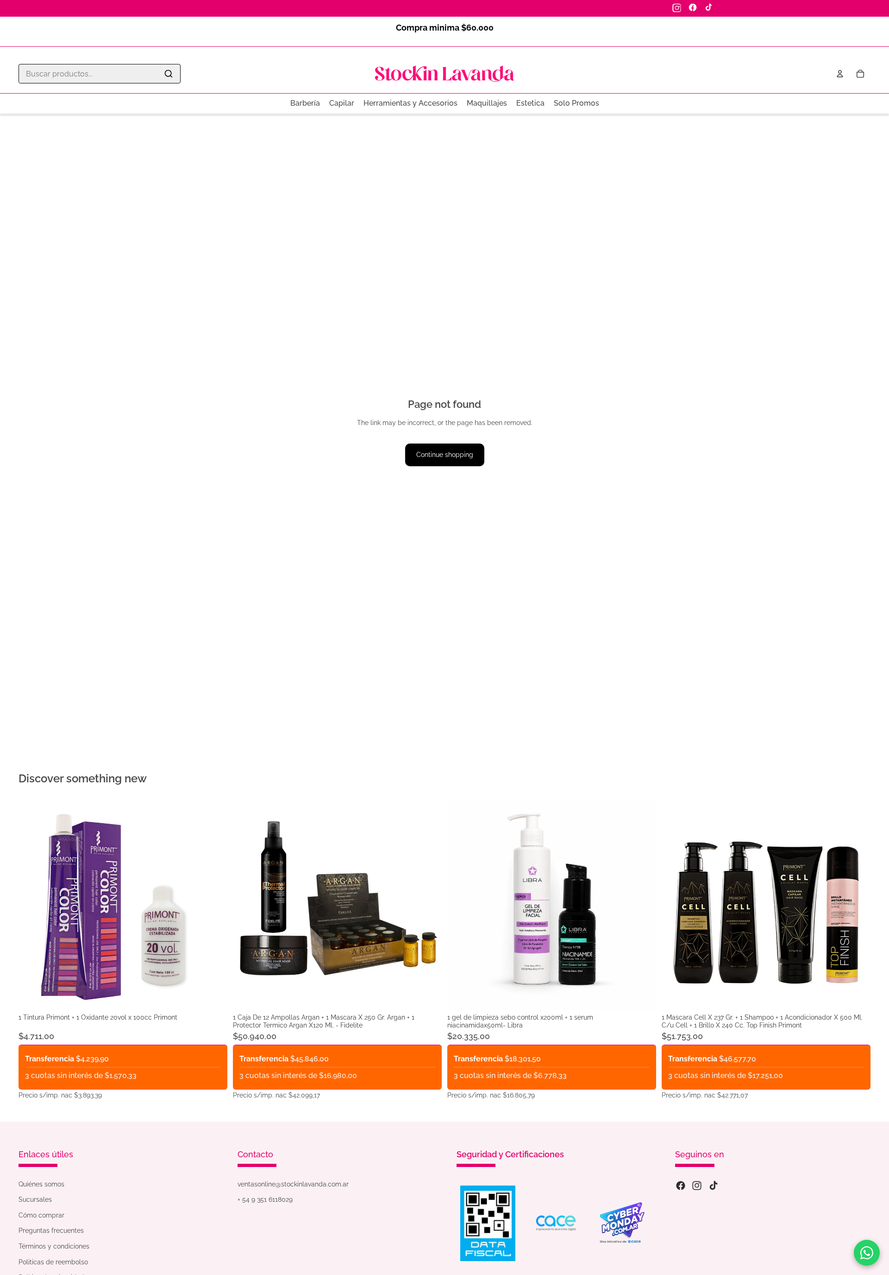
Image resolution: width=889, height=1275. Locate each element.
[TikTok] (708, 7)
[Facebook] (692, 7)
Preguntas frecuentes (51, 1230)
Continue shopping (444, 454)
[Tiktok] (713, 1185)
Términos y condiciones (54, 1246)
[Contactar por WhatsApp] (867, 1253)
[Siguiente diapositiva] (428, 905)
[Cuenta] (840, 73)
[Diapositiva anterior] (247, 905)
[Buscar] (168, 73)
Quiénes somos (41, 1184)
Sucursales (35, 1199)
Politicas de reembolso (53, 1262)
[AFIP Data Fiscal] (487, 1223)
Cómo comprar (41, 1215)
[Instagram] (677, 7)
